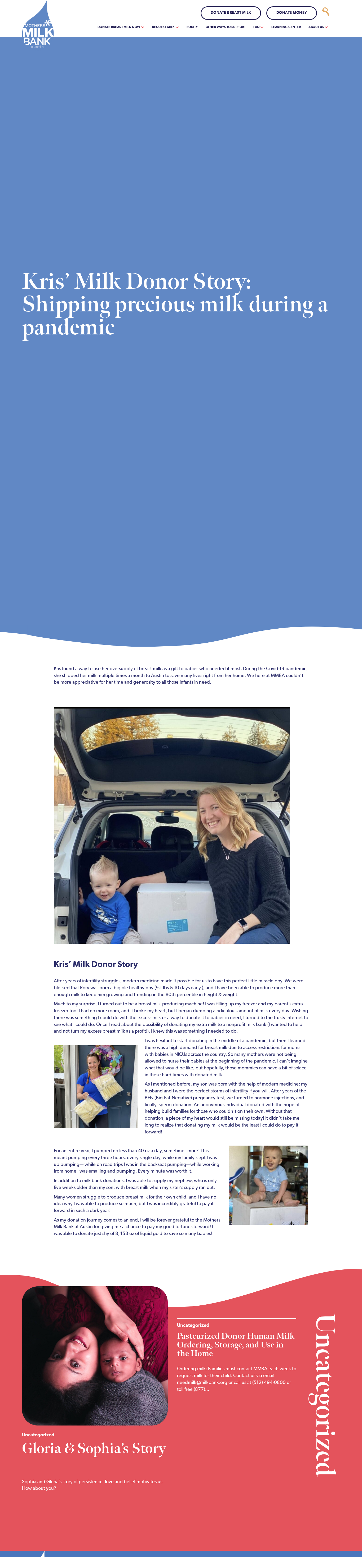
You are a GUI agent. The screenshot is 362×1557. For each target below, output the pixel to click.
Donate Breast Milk (231, 13)
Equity (192, 27)
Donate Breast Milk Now (119, 27)
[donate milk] (325, 13)
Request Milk (163, 27)
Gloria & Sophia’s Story (94, 1448)
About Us (316, 27)
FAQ (256, 27)
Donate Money (291, 13)
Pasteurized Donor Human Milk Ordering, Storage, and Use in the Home (235, 1345)
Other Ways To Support (226, 27)
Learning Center (286, 27)
